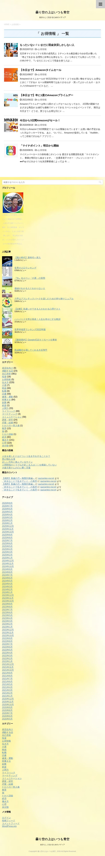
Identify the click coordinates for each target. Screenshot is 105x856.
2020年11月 (8, 701)
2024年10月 (8, 566)
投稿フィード (8, 820)
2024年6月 (7, 578)
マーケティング (9, 414)
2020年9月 (7, 707)
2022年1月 (7, 661)
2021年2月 (7, 693)
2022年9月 (7, 638)
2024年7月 (7, 575)
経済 (4, 437)
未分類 (5, 446)
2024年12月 (8, 560)
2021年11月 (8, 667)
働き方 (5, 440)
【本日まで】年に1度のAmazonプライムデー (46, 95)
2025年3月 (7, 552)
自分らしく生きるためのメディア (52, 845)
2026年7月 (7, 506)
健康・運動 (7, 397)
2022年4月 (7, 653)
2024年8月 (7, 572)
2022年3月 (7, 655)
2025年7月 (7, 540)
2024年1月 (7, 592)
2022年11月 (8, 632)
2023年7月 (7, 609)
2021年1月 (7, 696)
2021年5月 (7, 684)
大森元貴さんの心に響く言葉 (16, 468)
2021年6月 (7, 681)
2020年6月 (7, 716)
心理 (4, 443)
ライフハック (8, 411)
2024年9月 (7, 569)
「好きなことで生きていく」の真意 (19, 481)
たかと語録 (7, 434)
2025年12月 (8, 526)
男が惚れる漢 (8, 459)
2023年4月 (7, 618)
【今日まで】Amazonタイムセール (40, 70)
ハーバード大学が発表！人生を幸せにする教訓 (37, 319)
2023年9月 (7, 604)
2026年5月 (7, 512)
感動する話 (7, 371)
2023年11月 (8, 598)
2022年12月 (8, 630)
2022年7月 (7, 644)
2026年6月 (7, 509)
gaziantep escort (46, 478)
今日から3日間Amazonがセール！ (40, 120)
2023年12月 (8, 595)
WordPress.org (9, 826)
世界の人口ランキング (25, 268)
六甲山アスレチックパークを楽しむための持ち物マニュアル (44, 298)
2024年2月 (7, 589)
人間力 (5, 408)
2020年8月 (7, 710)
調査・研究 (7, 420)
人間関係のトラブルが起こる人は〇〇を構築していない (29, 465)
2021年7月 (7, 678)
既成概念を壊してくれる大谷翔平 (30, 350)
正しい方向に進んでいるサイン (17, 462)
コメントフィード (11, 823)
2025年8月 (7, 537)
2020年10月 (8, 704)
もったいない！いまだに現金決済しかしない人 (47, 44)
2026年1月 (7, 523)
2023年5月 (7, 615)
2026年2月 (7, 520)
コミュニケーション (12, 417)
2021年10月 (8, 670)
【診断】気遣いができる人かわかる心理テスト (37, 309)
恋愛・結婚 (7, 422)
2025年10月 (8, 532)
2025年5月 (7, 546)
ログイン (6, 818)
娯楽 (4, 405)
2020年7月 (7, 713)
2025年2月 (7, 555)
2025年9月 (7, 535)
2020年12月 (8, 699)
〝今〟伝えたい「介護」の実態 (29, 278)
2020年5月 (7, 719)
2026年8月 (7, 503)
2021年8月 (7, 676)
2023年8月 (7, 607)
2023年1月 (7, 627)
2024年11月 (8, 563)
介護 (4, 385)
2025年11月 (8, 529)
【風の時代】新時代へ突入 (27, 257)
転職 (4, 391)
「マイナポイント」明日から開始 (39, 145)
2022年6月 (7, 647)
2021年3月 (7, 690)
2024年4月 (7, 583)
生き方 (5, 382)
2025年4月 (7, 549)
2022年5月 (7, 650)
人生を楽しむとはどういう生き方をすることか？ (26, 456)
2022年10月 (8, 635)
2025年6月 (7, 543)
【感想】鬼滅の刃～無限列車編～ (18, 478)
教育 (4, 428)
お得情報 (42, 49)
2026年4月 (7, 514)
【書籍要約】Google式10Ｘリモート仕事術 (35, 340)
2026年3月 (7, 517)
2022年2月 (7, 658)
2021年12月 (8, 664)
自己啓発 (6, 374)
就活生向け (7, 368)
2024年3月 (7, 586)
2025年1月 (7, 558)
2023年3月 (7, 621)
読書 (4, 394)
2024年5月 (7, 581)
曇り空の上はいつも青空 (52, 12)
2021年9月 (7, 673)
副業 (4, 402)
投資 (4, 376)
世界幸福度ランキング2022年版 (30, 329)
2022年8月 (7, 641)
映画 (4, 388)
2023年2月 (7, 624)
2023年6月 (7, 612)
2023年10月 (8, 601)
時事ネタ (6, 399)
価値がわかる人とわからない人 (29, 288)
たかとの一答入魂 (11, 425)
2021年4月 (7, 687)
